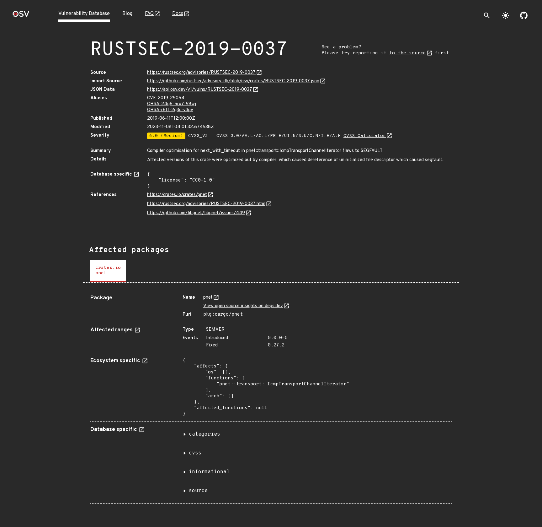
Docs (177, 14)
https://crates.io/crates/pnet (177, 195)
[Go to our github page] (524, 15)
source (198, 491)
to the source (407, 53)
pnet (208, 298)
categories (204, 434)
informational (209, 472)
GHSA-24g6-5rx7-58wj (171, 104)
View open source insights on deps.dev (243, 306)
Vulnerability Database (84, 14)
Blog (127, 14)
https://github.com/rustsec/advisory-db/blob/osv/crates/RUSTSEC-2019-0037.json (233, 81)
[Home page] (21, 16)
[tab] (108, 271)
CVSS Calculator (364, 136)
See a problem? (341, 47)
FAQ (149, 14)
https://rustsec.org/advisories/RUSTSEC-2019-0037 (201, 73)
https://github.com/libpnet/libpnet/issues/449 (196, 213)
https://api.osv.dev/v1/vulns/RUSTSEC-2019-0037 (199, 90)
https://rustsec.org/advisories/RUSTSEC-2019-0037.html (206, 204)
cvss (195, 453)
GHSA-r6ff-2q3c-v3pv (170, 110)
